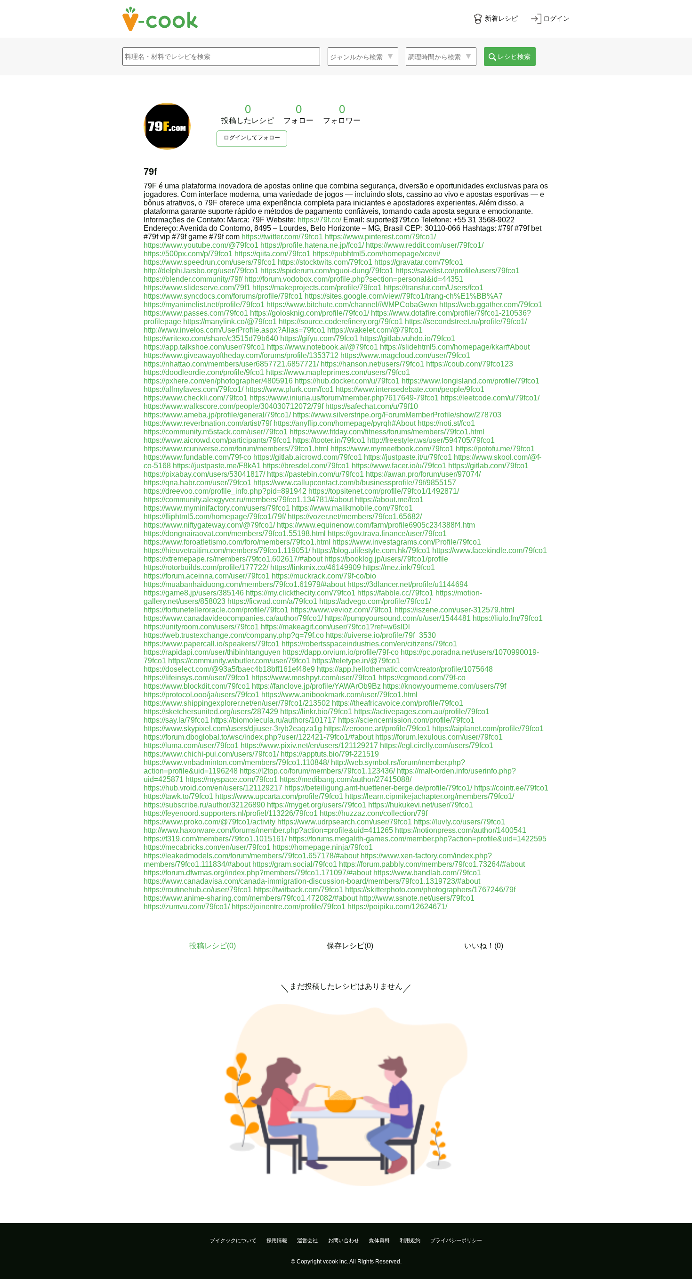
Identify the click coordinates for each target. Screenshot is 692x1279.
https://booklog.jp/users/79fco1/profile (386, 559)
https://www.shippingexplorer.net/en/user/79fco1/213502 (237, 703)
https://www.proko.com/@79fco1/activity (209, 822)
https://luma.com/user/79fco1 (191, 745)
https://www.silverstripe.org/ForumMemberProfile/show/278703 (397, 415)
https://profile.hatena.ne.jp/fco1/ (312, 245)
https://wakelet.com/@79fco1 (375, 330)
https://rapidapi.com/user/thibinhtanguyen (212, 652)
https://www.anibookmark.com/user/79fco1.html (339, 695)
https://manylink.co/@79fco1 (230, 322)
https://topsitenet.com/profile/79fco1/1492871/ (383, 491)
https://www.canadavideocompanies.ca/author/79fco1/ (233, 618)
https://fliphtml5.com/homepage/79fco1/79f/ (215, 517)
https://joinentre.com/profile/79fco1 (289, 907)
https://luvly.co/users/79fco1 (459, 822)
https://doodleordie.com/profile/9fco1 (204, 372)
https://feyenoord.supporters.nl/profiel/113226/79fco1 (231, 813)
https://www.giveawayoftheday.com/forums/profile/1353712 (241, 355)
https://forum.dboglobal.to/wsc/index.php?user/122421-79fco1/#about (258, 737)
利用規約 (410, 1240)
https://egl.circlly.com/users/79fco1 (436, 745)
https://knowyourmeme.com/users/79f (444, 686)
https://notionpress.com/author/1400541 (460, 830)
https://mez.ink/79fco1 (399, 567)
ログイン (556, 18)
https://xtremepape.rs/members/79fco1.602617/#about (233, 559)
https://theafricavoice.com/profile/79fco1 (397, 703)
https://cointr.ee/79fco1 (511, 788)
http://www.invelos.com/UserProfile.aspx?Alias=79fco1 (234, 330)
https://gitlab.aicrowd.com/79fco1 (307, 457)
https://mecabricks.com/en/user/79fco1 (207, 847)
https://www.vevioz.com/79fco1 (341, 610)
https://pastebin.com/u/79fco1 (315, 474)
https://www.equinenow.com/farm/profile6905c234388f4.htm (376, 525)
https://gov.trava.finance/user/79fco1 (387, 534)
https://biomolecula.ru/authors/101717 (273, 720)
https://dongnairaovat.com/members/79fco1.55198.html (235, 534)
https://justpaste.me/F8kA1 (217, 466)
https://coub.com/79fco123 (469, 364)
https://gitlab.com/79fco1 (488, 466)
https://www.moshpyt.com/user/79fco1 (314, 678)
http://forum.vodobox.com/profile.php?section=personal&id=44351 (353, 279)
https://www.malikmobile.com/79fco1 (352, 508)
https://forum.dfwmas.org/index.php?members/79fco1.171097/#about (257, 873)
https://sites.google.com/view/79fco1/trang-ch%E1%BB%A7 (404, 296)
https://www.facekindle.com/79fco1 (489, 550)
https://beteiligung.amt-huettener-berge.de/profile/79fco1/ (378, 788)
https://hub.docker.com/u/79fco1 (347, 381)
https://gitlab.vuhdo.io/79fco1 (407, 338)
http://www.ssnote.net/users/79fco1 (417, 898)
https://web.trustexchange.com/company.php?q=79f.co (234, 635)
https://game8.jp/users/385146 (194, 593)
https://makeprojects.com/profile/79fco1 (317, 288)
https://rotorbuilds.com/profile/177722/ (206, 567)
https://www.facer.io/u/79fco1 (399, 466)
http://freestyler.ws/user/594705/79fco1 (431, 440)
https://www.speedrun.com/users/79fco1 (210, 262)
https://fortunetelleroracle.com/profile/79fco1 (216, 610)
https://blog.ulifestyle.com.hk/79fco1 (371, 550)
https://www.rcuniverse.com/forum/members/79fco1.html (236, 449)
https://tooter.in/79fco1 (329, 440)
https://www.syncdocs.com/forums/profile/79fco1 (223, 296)
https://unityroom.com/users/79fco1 (201, 627)
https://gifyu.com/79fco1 (319, 338)
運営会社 (307, 1240)
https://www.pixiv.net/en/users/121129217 (309, 745)
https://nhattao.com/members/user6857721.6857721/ (231, 364)
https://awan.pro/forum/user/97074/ (423, 474)
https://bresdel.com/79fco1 (306, 466)
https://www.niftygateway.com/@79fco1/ (209, 525)
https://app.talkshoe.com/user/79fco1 (204, 347)
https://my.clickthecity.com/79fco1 (300, 593)
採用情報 (276, 1240)
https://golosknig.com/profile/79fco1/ (309, 313)
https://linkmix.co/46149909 (315, 567)
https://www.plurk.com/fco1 (289, 389)
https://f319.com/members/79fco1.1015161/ (215, 839)
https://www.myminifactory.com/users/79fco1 (217, 508)
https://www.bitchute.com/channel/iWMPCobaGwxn (351, 305)
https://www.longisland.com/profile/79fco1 (470, 381)
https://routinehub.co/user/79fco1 (198, 890)
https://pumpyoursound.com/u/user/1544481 (398, 618)
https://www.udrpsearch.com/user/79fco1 (344, 822)
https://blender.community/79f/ (193, 279)
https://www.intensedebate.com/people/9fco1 (410, 389)
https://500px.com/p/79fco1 (188, 254)
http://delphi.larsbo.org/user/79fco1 (201, 271)
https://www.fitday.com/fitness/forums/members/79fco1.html (387, 432)
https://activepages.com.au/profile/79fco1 (422, 712)
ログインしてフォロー (252, 137)
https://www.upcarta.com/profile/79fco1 (279, 796)
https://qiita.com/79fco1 (272, 254)
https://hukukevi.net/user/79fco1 (420, 805)
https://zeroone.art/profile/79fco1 (377, 729)
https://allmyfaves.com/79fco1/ (193, 389)
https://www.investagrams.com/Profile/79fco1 (406, 542)
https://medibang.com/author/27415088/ (345, 779)
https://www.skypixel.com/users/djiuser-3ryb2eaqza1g (233, 729)
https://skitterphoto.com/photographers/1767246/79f (430, 890)
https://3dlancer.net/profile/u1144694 (407, 584)
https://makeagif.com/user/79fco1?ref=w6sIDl (335, 627)
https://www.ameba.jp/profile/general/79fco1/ (217, 415)
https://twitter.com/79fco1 (282, 237)
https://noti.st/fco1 (446, 423)
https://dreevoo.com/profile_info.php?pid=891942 (225, 491)
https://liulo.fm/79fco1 (508, 618)
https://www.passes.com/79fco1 (196, 313)
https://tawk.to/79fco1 (178, 796)
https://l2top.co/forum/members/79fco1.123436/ (317, 771)
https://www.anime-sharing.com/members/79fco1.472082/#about (250, 898)
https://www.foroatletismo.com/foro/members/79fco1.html (237, 542)
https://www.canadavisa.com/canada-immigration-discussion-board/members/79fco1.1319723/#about (312, 881)
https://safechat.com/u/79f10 (371, 406)
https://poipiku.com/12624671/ (397, 907)
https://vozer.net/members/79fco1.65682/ (355, 517)
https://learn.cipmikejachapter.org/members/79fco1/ (429, 796)
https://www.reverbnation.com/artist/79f (208, 423)
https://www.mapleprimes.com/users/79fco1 (338, 372)
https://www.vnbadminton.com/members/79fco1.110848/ (236, 762)
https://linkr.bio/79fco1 (316, 712)
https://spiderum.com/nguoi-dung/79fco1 (327, 271)
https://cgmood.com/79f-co (422, 678)
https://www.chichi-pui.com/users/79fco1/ (211, 754)
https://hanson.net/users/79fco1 (372, 364)
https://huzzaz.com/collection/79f (373, 813)
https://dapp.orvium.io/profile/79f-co (340, 652)
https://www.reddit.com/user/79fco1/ (424, 245)
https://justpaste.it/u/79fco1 (408, 457)
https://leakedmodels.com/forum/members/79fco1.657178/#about (251, 856)
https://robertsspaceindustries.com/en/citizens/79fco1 (369, 644)
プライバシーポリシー (456, 1240)
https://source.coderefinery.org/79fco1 (341, 322)
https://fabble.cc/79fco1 (395, 593)
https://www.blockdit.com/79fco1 (197, 686)
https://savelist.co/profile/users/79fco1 (457, 271)
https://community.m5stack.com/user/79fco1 (216, 432)
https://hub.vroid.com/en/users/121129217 (213, 788)
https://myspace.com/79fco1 (231, 779)
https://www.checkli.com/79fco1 (196, 398)
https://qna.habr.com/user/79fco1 (197, 483)
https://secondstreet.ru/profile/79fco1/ (466, 322)
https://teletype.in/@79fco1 (356, 661)
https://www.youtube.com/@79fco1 (201, 245)
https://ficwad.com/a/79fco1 (272, 601)
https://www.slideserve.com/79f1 (197, 288)
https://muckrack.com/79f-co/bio (324, 576)
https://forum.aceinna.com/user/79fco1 (207, 576)
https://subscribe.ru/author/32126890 (204, 805)
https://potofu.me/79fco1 (495, 449)
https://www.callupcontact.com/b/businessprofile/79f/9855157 (354, 483)
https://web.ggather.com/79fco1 (490, 305)
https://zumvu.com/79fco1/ (187, 907)
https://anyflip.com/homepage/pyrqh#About (345, 423)
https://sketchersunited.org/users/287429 (211, 712)
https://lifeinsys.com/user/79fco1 (196, 678)
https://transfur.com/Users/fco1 (433, 288)
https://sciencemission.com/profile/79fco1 (406, 720)
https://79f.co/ (319, 220)
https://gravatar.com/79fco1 (418, 262)
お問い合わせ (343, 1240)
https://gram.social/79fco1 (294, 864)
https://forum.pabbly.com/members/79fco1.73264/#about (432, 864)
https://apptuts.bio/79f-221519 (330, 754)
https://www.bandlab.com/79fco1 (427, 873)
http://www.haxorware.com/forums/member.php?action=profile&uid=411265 (268, 830)
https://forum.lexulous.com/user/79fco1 (439, 737)
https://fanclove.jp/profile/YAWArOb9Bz (316, 686)
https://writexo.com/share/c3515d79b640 (211, 338)
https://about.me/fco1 (389, 500)
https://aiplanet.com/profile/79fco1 (488, 729)
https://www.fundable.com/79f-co (197, 457)
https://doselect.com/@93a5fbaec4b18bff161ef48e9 (229, 669)
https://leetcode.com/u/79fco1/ (490, 398)
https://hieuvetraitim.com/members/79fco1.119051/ (227, 550)
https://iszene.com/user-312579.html (454, 610)
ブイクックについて (233, 1240)
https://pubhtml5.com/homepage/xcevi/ (376, 254)
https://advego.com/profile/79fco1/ (375, 601)
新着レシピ (501, 18)
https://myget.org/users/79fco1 (316, 805)
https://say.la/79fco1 (176, 720)
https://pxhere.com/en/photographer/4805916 (218, 381)
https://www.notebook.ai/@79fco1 (322, 347)
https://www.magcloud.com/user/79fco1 (405, 355)
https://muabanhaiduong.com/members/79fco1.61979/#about (245, 584)
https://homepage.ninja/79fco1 (323, 847)
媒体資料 (379, 1240)
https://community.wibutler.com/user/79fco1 (239, 661)
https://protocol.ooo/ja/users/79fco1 (201, 695)
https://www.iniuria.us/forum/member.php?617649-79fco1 (344, 398)
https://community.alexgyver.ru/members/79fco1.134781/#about (248, 500)
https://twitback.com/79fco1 (298, 890)
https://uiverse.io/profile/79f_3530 (381, 635)
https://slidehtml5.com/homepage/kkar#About (455, 347)
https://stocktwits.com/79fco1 (325, 262)
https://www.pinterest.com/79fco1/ (380, 237)
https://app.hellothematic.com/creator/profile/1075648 (405, 669)
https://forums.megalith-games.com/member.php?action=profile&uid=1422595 (418, 839)
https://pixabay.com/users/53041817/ (204, 474)
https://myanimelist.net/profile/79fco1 (204, 305)
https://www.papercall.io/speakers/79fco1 (212, 644)
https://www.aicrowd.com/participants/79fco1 (217, 440)
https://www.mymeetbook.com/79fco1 (392, 449)
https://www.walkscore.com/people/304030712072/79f (233, 406)
